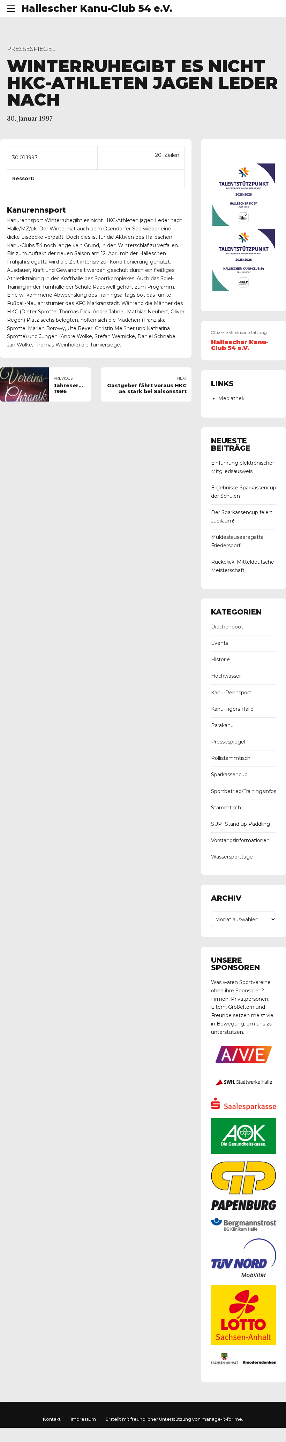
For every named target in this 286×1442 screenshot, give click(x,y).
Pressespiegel (31, 48)
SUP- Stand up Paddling (240, 824)
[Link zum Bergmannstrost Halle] (243, 1229)
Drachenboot (227, 627)
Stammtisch (226, 807)
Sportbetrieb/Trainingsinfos (243, 791)
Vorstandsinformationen (240, 840)
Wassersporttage (232, 857)
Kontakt (52, 1419)
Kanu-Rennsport (231, 692)
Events (219, 643)
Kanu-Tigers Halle (232, 709)
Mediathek (231, 398)
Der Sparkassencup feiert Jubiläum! (241, 516)
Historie (220, 659)
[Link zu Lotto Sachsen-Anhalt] (243, 1343)
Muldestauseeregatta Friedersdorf (237, 541)
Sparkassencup (229, 774)
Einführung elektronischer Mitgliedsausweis (242, 467)
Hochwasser (226, 676)
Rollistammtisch (230, 758)
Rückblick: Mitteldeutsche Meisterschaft (242, 566)
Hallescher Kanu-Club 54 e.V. (96, 8)
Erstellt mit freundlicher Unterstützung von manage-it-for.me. (174, 1419)
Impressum (83, 1419)
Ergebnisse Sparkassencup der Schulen (243, 492)
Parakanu (222, 725)
